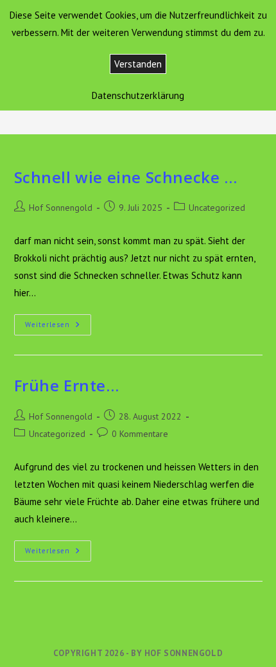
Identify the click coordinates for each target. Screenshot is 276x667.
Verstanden (138, 64)
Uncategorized (217, 207)
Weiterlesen (58, 327)
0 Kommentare (140, 434)
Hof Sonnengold (60, 207)
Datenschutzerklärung (138, 95)
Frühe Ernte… (66, 385)
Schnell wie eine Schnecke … (125, 177)
